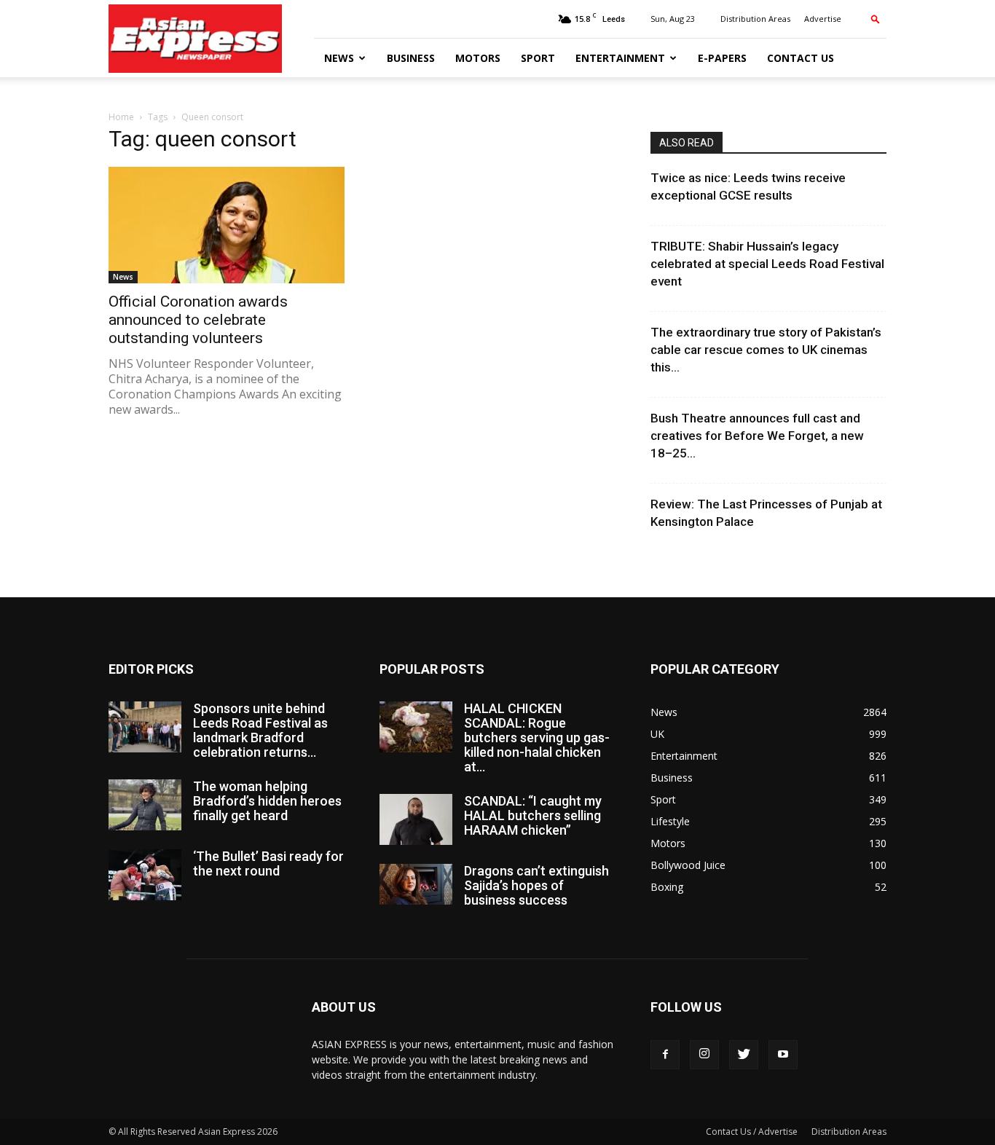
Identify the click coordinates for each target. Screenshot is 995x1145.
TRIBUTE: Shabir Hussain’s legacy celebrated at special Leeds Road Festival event (767, 263)
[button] (875, 18)
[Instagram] (704, 1054)
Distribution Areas (755, 18)
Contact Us (800, 58)
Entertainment (620, 58)
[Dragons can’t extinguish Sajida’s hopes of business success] (415, 884)
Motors (477, 58)
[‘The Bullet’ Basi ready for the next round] (145, 874)
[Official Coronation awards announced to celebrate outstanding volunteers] (227, 225)
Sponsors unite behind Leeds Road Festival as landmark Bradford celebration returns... (260, 730)
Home (121, 117)
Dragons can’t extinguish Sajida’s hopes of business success (536, 885)
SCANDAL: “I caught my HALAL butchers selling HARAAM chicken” (533, 815)
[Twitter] (743, 1054)
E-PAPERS (722, 58)
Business (411, 58)
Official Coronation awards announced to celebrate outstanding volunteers (198, 320)
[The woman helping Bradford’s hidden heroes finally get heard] (145, 804)
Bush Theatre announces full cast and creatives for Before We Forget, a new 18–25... (757, 435)
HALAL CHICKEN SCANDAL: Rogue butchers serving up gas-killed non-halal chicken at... (537, 737)
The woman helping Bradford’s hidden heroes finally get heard (267, 801)
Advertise (822, 18)
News (339, 58)
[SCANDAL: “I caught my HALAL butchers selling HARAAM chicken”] (415, 819)
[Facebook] (665, 1054)
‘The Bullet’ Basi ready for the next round (268, 863)
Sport (538, 58)
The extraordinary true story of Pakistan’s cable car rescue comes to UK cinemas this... (765, 349)
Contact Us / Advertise (752, 1131)
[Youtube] (783, 1054)
